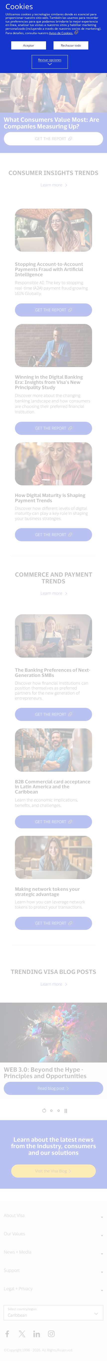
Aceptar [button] (28, 45)
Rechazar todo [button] (71, 45)
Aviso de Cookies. (61, 33)
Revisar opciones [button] (49, 60)
